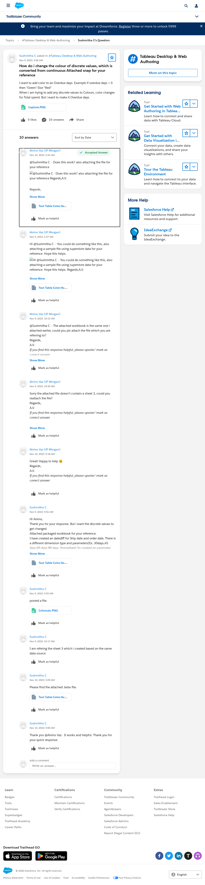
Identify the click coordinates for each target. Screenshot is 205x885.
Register (125, 26)
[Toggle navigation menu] (197, 16)
